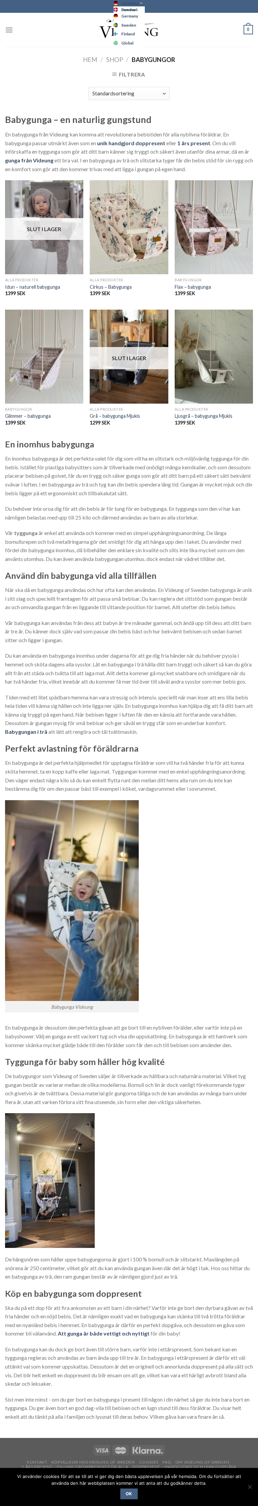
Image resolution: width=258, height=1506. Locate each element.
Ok (129, 1493)
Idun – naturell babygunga (32, 287)
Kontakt (37, 1462)
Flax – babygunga (193, 287)
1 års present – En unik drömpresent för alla (75, 1466)
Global (127, 42)
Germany (129, 3)
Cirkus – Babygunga (111, 287)
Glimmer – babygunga (28, 416)
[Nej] (249, 1488)
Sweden (128, 25)
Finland (128, 33)
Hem (90, 59)
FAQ (167, 1462)
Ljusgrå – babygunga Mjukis (203, 416)
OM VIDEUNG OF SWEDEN (202, 1462)
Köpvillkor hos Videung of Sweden (93, 1462)
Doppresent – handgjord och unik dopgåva (184, 1466)
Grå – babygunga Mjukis (115, 416)
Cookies (148, 1462)
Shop (114, 59)
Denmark (129, 9)
